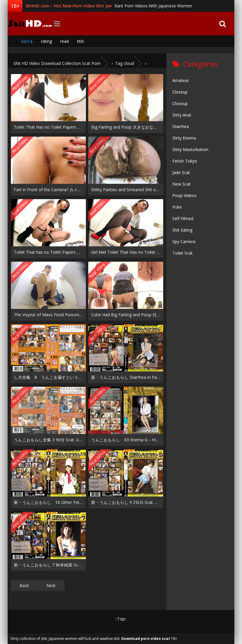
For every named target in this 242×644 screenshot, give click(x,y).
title (80, 41)
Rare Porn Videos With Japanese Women (153, 6)
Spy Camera (183, 241)
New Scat (181, 184)
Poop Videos (184, 195)
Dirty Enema (184, 138)
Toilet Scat (182, 253)
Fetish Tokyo (184, 161)
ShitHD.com (30, 23)
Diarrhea (180, 126)
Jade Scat (181, 172)
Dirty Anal (181, 115)
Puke (177, 207)
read (64, 41)
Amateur (180, 80)
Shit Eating (182, 230)
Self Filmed (182, 218)
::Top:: (121, 619)
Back (24, 585)
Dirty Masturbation (190, 149)
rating (46, 41)
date (25, 41)
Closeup (180, 92)
